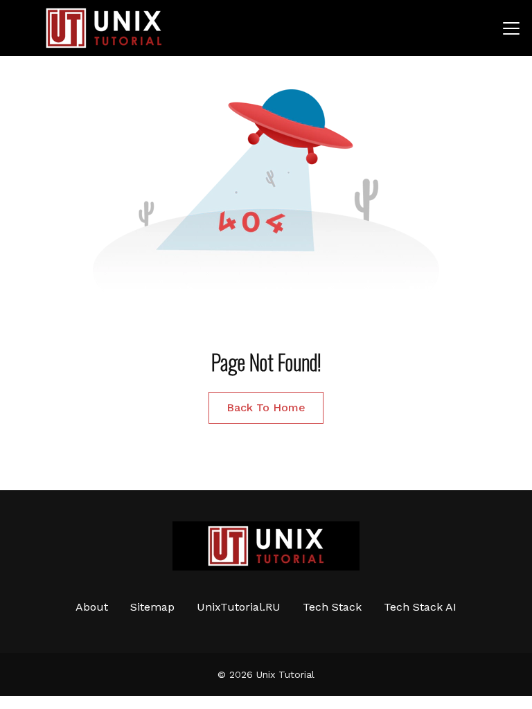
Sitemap (152, 606)
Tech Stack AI (420, 606)
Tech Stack (332, 606)
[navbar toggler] (511, 28)
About (92, 606)
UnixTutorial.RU (239, 606)
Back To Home (266, 407)
